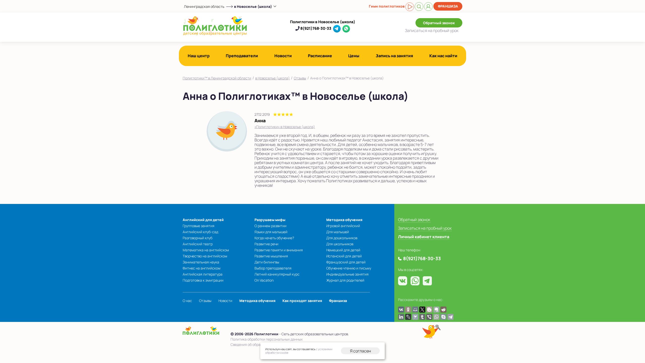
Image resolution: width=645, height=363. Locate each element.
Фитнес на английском (201, 268)
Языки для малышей (270, 231)
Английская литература (202, 274)
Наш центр (199, 55)
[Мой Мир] (415, 310)
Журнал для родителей (345, 280)
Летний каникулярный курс (277, 274)
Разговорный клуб (197, 237)
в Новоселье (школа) (272, 78)
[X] (422, 310)
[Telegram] (450, 317)
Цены (353, 55)
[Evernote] (436, 310)
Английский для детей (203, 219)
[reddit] (443, 310)
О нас (187, 300)
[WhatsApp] (436, 317)
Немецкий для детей (343, 250)
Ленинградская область (204, 6)
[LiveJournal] (408, 317)
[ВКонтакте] (401, 310)
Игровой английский (343, 225)
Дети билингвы (266, 262)
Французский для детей (346, 262)
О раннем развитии (270, 225)
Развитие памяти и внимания (278, 250)
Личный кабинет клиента (423, 236)
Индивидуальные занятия (347, 274)
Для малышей (337, 231)
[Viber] (429, 317)
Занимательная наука (201, 262)
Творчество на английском (205, 256)
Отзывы (300, 78)
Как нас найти (443, 55)
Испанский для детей (344, 256)
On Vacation (264, 280)
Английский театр (198, 243)
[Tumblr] (422, 317)
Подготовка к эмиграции (203, 280)
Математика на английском (206, 250)
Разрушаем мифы (269, 219)
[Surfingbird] (415, 317)
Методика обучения (344, 219)
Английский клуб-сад (200, 231)
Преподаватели (242, 55)
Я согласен (360, 351)
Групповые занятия (198, 225)
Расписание (320, 55)
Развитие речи (266, 243)
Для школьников (339, 243)
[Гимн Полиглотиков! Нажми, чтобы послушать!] (409, 7)
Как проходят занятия (302, 300)
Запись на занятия (394, 55)
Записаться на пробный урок (425, 228)
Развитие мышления (271, 256)
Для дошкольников (341, 237)
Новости (283, 55)
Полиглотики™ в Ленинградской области (217, 78)
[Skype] (443, 317)
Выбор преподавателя (273, 268)
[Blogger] (429, 310)
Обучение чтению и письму (348, 268)
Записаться (432, 30)
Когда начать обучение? (274, 237)
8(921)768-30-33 (315, 28)
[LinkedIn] (401, 317)
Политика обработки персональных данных (267, 339)
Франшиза (448, 6)
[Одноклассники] (408, 310)
